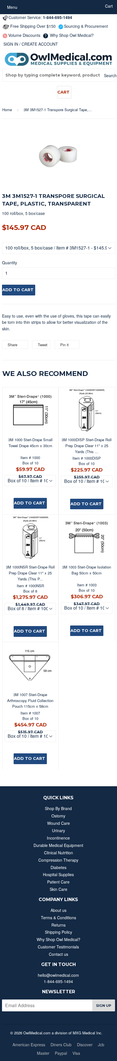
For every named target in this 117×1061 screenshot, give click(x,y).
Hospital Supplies (58, 874)
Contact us (58, 954)
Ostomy (58, 816)
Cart (63, 92)
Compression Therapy (58, 860)
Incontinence (58, 838)
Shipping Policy (58, 932)
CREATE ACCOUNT (40, 44)
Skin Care (58, 889)
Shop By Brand (58, 808)
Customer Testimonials (58, 947)
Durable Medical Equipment (58, 845)
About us (58, 910)
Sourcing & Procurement (86, 26)
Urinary (58, 830)
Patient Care (58, 882)
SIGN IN (10, 44)
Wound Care (58, 823)
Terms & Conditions (58, 917)
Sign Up (103, 1005)
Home (7, 109)
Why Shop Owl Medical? (71, 35)
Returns (58, 925)
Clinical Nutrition (58, 852)
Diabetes (58, 867)
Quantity (9, 262)
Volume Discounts (24, 35)
